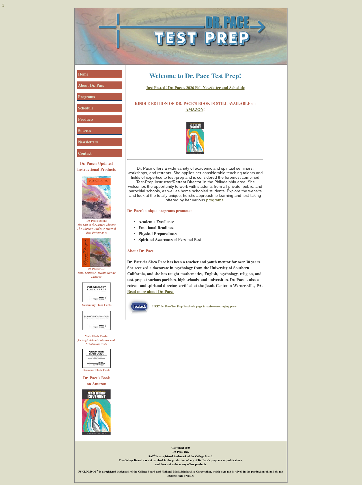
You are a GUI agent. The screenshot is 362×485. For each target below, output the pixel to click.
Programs (86, 97)
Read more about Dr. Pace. (150, 291)
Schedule (85, 108)
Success (84, 130)
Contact (85, 153)
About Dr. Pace (91, 85)
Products (86, 119)
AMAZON (194, 109)
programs (214, 200)
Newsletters (88, 142)
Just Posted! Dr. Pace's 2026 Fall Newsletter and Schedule (195, 87)
